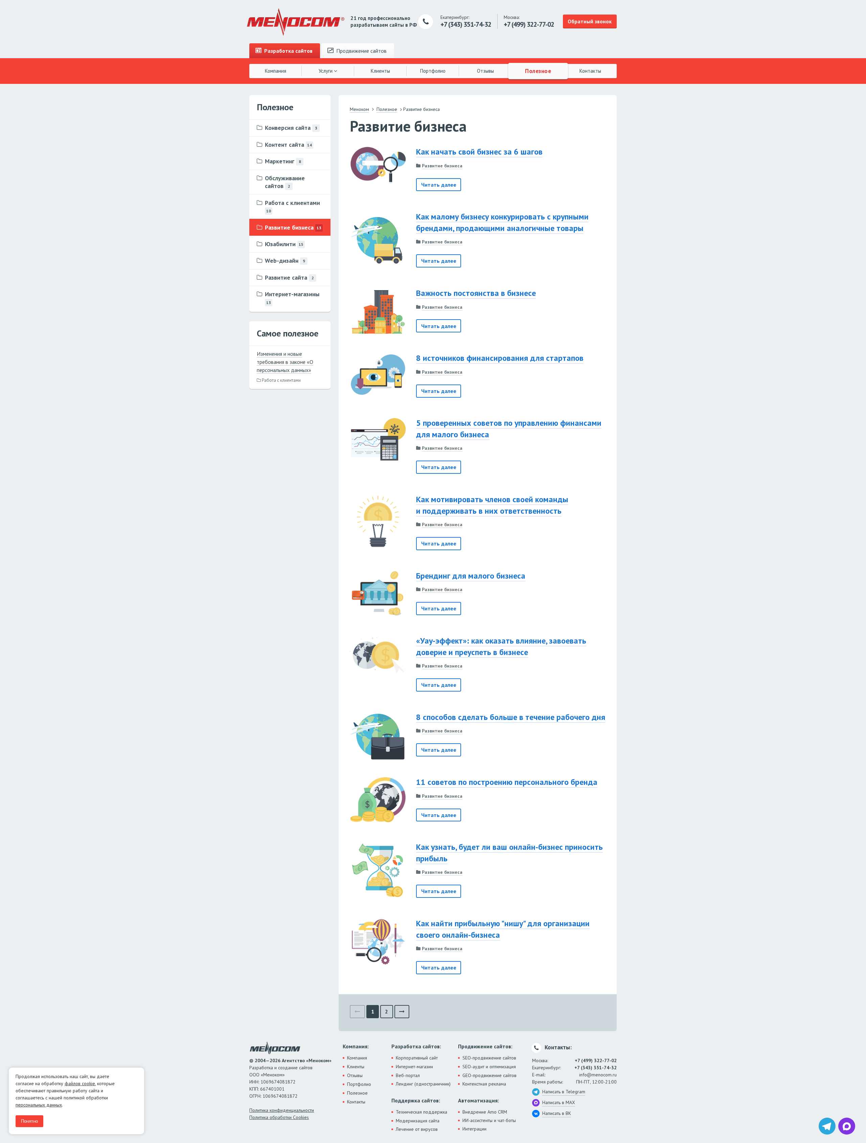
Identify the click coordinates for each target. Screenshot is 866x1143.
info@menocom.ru (598, 1075)
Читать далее (438, 184)
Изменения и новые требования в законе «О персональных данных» (285, 361)
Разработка (288, 50)
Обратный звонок (590, 21)
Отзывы (485, 71)
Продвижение (361, 50)
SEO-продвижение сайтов (489, 1058)
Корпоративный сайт (417, 1058)
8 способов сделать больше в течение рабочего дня (510, 717)
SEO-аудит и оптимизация (489, 1067)
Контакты (590, 71)
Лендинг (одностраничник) (423, 1084)
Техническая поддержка (421, 1112)
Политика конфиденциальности (281, 1110)
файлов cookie (80, 1083)
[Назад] (357, 1011)
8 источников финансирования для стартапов (500, 358)
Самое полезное (287, 333)
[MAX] (846, 1126)
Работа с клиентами (281, 380)
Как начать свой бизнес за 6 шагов (479, 151)
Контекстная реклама (484, 1084)
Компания (275, 71)
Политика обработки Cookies (279, 1117)
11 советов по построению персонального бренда (506, 782)
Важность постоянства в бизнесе (476, 293)
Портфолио (433, 71)
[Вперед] (402, 1011)
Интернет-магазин (414, 1067)
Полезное (538, 70)
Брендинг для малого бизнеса (470, 575)
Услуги (326, 71)
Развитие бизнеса (442, 166)
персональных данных (39, 1105)
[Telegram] (827, 1126)
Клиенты (380, 71)
